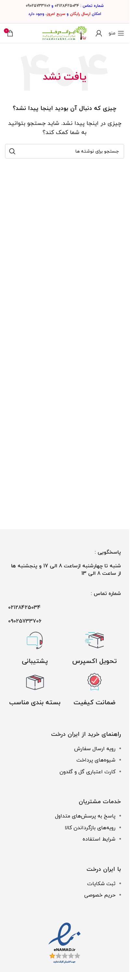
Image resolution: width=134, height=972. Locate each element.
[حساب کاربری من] (98, 33)
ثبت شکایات (101, 883)
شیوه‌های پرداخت (95, 760)
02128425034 (67, 5)
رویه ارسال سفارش (94, 748)
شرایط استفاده (99, 839)
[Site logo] (64, 32)
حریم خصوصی (99, 895)
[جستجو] (12, 151)
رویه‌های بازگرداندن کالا (90, 827)
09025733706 (38, 5)
